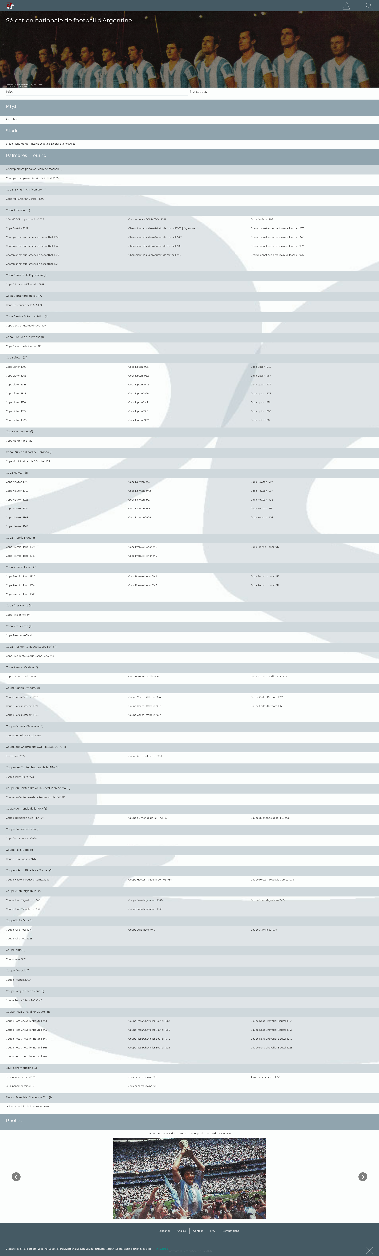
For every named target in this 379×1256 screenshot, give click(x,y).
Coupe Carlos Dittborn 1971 (22, 706)
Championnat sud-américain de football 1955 (32, 237)
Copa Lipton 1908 (16, 420)
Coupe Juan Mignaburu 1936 (23, 909)
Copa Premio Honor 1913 (142, 585)
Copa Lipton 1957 (261, 375)
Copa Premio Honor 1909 (20, 594)
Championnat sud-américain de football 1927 (154, 255)
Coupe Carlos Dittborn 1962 (144, 715)
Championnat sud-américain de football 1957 (277, 228)
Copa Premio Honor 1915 (142, 555)
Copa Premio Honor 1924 (20, 547)
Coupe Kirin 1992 (16, 959)
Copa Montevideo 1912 (19, 440)
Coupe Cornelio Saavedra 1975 (23, 735)
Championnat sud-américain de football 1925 (277, 255)
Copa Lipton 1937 (261, 384)
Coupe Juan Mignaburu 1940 (145, 900)
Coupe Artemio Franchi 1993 (145, 756)
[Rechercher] (369, 6)
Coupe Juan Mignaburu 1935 (145, 909)
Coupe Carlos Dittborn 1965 (267, 706)
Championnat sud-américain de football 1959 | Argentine (161, 228)
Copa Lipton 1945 (16, 384)
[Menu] (358, 6)
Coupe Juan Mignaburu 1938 (268, 900)
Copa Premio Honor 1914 (20, 585)
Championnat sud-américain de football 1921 (32, 263)
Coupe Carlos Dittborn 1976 (22, 697)
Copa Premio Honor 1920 (20, 576)
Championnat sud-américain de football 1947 (155, 237)
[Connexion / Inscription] (346, 6)
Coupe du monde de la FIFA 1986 (147, 817)
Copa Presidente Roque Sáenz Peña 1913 (30, 656)
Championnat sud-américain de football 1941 (154, 246)
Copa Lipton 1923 (261, 393)
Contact (198, 1230)
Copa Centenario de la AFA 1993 (24, 305)
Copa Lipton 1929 (16, 393)
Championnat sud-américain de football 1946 (277, 237)
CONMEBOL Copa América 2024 (25, 219)
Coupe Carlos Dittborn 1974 (144, 697)
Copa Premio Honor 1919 (142, 576)
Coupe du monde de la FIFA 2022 (25, 817)
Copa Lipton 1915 (16, 411)
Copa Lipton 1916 (260, 402)
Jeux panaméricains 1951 (142, 1086)
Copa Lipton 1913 (138, 411)
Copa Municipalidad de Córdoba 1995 (28, 461)
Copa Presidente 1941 (18, 614)
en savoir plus (162, 1249)
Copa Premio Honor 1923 (142, 547)
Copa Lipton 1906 (261, 420)
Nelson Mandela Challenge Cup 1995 (27, 1106)
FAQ (212, 1230)
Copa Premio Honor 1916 (20, 555)
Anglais (181, 1230)
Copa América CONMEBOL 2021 (147, 219)
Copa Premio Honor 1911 (265, 585)
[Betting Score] (10, 5)
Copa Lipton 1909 (261, 411)
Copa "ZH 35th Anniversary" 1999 (25, 198)
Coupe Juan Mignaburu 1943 (23, 900)
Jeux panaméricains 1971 (142, 1077)
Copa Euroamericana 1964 (21, 838)
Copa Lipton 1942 (138, 384)
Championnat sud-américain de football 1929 (32, 255)
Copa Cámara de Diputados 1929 (25, 284)
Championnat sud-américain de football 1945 (32, 246)
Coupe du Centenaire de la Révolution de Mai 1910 (35, 797)
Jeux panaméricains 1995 (20, 1077)
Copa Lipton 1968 (16, 375)
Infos (9, 91)
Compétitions (231, 1230)
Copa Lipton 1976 (138, 366)
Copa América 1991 (17, 228)
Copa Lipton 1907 (138, 420)
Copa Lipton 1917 (138, 402)
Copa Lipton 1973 (261, 366)
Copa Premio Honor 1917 (265, 547)
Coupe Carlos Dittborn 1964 (22, 715)
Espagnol (164, 1230)
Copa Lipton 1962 (138, 375)
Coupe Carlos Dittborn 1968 (144, 706)
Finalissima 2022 (15, 756)
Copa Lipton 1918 (16, 402)
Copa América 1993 (262, 219)
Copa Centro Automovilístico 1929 (26, 325)
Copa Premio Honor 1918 (265, 576)
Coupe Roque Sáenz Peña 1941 (24, 1000)
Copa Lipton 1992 (16, 366)
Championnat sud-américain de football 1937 (277, 246)
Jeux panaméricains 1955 (20, 1086)
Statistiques (198, 91)
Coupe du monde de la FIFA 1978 (270, 817)
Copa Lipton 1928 (138, 393)
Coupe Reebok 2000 (18, 979)
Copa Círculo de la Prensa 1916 (23, 346)
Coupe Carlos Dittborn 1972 (267, 697)
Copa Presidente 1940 (19, 635)
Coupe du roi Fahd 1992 (20, 776)
